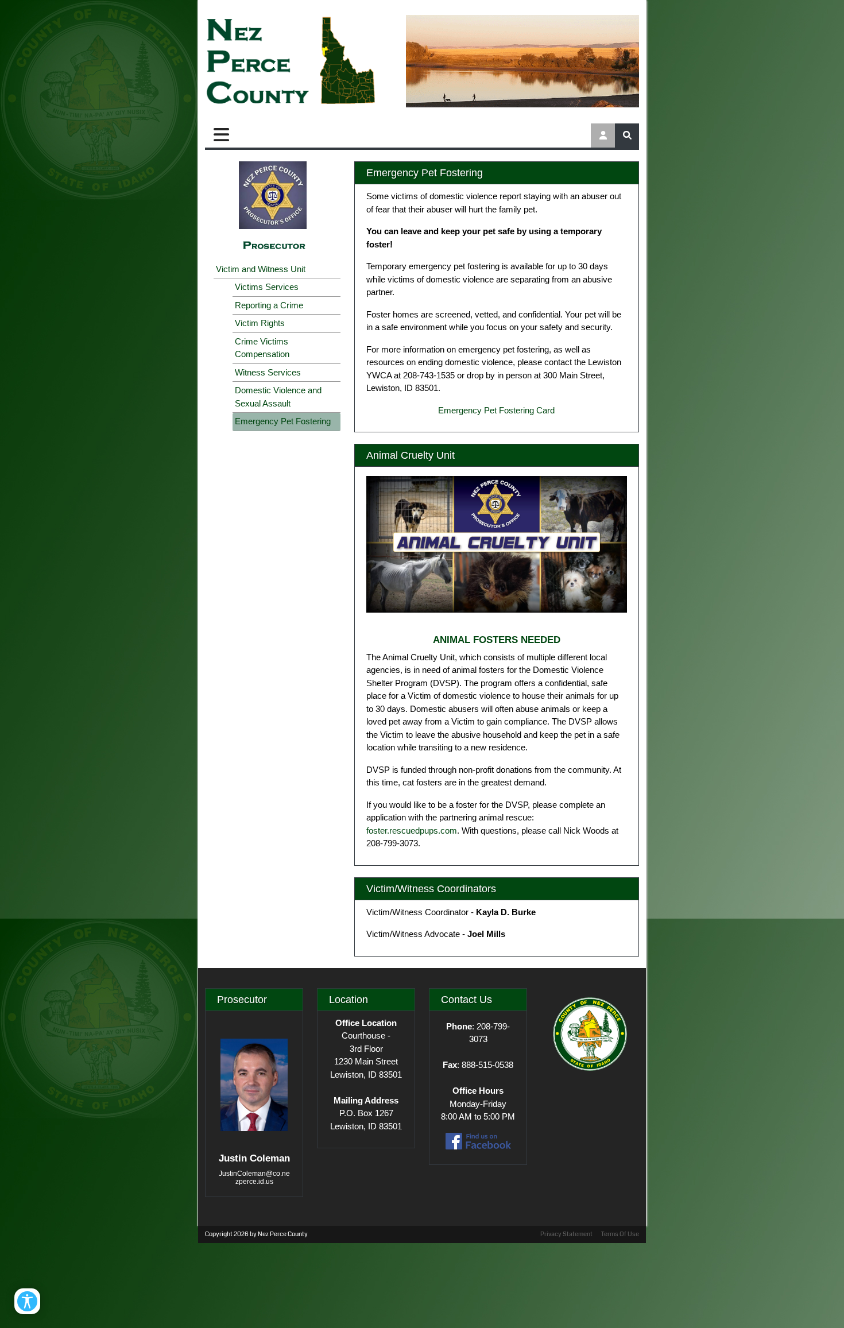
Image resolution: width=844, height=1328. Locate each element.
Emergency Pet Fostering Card (496, 410)
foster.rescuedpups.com (411, 830)
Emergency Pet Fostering (283, 421)
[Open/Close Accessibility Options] (27, 1301)
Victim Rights (260, 323)
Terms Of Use (620, 1234)
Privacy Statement (566, 1234)
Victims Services (267, 287)
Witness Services (268, 372)
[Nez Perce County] (291, 61)
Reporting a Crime (269, 305)
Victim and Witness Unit (260, 269)
